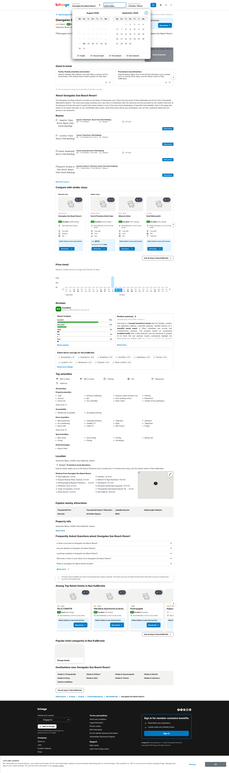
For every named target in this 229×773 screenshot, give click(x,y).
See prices (164, 25)
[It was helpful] (106, 82)
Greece (81, 696)
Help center (94, 745)
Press (40, 752)
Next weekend (134, 56)
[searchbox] (86, 6)
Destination (76, 4)
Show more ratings (65, 367)
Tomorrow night (98, 56)
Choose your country (46, 715)
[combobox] (87, 5)
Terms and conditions (98, 719)
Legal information (96, 723)
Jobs (39, 745)
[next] (146, 13)
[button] (86, 5)
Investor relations (44, 748)
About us (41, 741)
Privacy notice (95, 726)
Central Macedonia (95, 696)
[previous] (63, 290)
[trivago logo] (62, 5)
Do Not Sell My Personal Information (104, 733)
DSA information (96, 730)
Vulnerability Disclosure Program (102, 737)
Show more (60, 405)
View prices (168, 129)
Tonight (82, 56)
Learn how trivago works (99, 749)
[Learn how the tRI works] (88, 310)
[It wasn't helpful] (109, 82)
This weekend (116, 56)
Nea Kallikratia (112, 696)
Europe (72, 696)
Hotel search (61, 696)
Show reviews (63, 345)
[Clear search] (99, 5)
